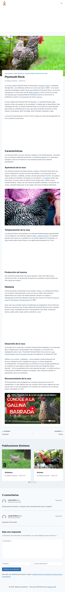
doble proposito (34, 92)
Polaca (59, 433)
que (15, 95)
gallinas (47, 178)
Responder (59, 500)
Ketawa (40, 472)
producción (25, 97)
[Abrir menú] (61, 3)
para (31, 90)
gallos (34, 236)
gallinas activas (43, 236)
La (5, 85)
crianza (33, 361)
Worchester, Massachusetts (20, 300)
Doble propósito (19, 73)
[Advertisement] (32, 19)
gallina (14, 85)
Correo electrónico (41, 563)
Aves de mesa (9, 73)
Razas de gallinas (41, 73)
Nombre (6, 563)
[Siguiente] (60, 465)
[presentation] (16, 459)
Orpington (6, 433)
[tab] (29, 482)
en (38, 85)
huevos (39, 97)
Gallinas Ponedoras (12, 81)
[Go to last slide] (4, 465)
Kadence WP (51, 587)
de (11, 85)
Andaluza (9, 472)
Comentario (7, 541)
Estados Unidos (30, 73)
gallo (6, 240)
